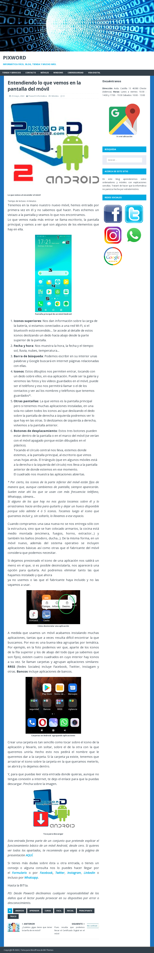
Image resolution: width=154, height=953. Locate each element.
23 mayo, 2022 (18, 96)
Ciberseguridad (75, 72)
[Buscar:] (124, 160)
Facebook (46, 873)
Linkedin (89, 873)
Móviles (45, 72)
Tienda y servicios (11, 72)
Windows (58, 72)
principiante (85, 910)
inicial (70, 910)
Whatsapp (31, 877)
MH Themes (48, 950)
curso (48, 910)
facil (59, 910)
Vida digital (94, 72)
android (19, 910)
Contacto (30, 72)
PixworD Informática (37, 96)
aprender (34, 910)
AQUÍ (29, 855)
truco (13, 916)
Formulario (19, 873)
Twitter (60, 873)
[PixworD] (77, 49)
